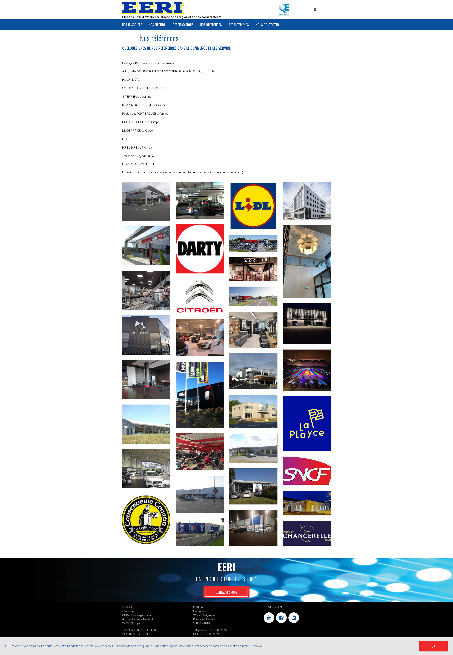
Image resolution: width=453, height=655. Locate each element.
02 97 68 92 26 (217, 630)
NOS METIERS (157, 25)
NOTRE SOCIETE (132, 25)
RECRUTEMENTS (239, 25)
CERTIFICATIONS (183, 25)
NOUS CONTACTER (267, 25)
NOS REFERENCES (211, 25)
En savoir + (258, 646)
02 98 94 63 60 (146, 630)
